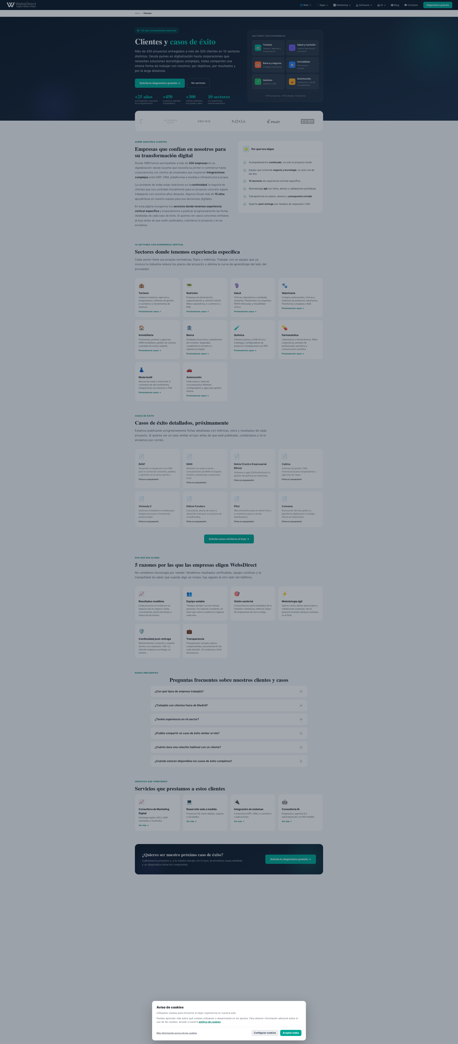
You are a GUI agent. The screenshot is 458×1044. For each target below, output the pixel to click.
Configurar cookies (265, 1032)
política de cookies (210, 1021)
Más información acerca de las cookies (177, 1033)
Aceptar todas (291, 1032)
